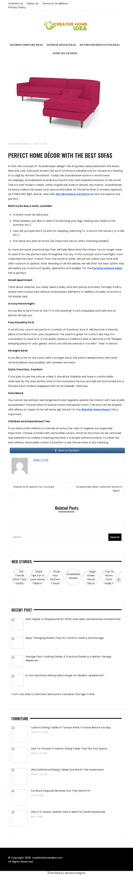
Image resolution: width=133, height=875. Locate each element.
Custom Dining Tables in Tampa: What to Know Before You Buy (71, 727)
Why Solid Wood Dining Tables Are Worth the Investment (67, 770)
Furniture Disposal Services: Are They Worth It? (61, 791)
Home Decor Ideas (65, 53)
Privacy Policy (17, 7)
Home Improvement (19, 143)
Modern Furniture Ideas (26, 45)
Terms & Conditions (55, 3)
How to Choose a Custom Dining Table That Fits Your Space (69, 748)
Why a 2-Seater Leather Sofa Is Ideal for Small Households (68, 812)
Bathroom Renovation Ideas (100, 45)
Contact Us (15, 3)
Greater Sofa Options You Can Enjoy (33, 486)
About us (32, 3)
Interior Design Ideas (61, 45)
